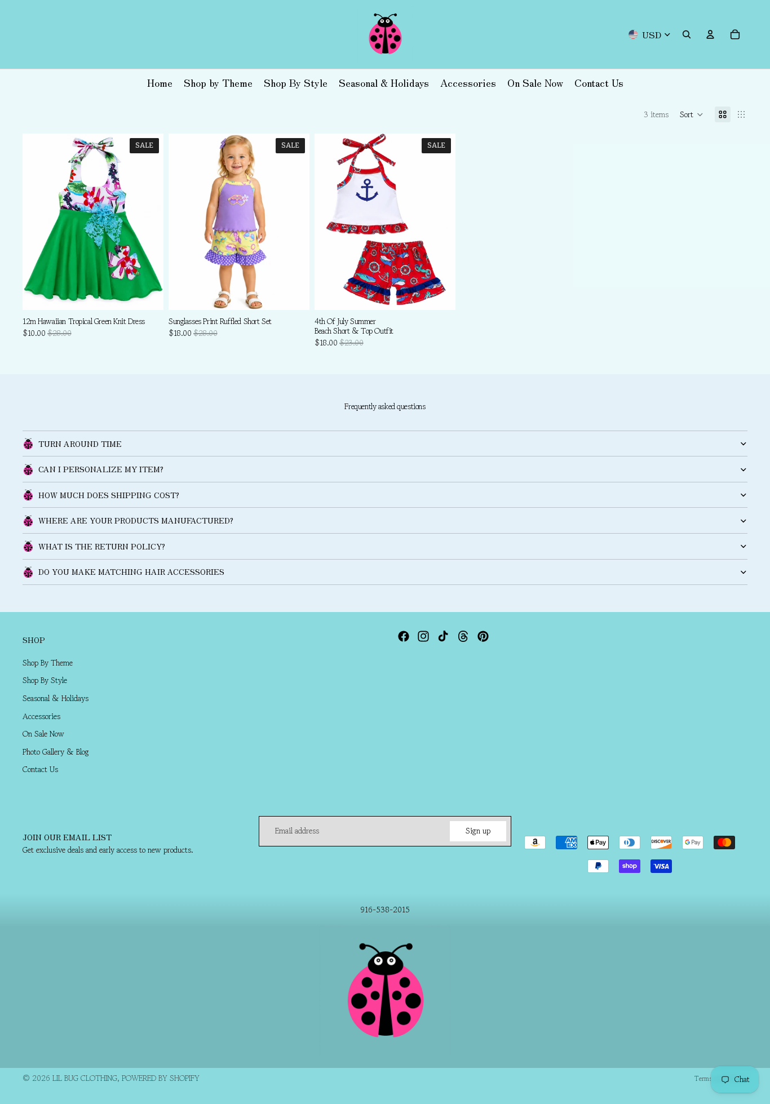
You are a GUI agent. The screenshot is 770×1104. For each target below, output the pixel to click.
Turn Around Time (80, 443)
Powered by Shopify (161, 1078)
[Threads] (463, 636)
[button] (691, 114)
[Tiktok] (443, 636)
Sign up (478, 830)
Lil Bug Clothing (84, 1078)
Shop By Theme (48, 662)
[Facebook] (403, 636)
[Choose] (292, 292)
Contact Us (40, 769)
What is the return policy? (101, 546)
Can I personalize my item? (100, 469)
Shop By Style (45, 680)
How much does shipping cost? (108, 494)
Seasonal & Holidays (55, 698)
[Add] (146, 292)
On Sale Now (43, 733)
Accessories (41, 716)
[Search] (686, 34)
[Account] (710, 34)
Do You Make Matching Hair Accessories (131, 571)
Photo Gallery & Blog (56, 751)
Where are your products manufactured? (135, 520)
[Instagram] (423, 636)
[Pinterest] (483, 636)
